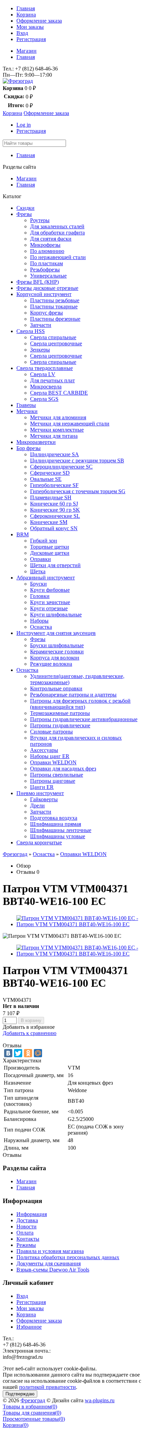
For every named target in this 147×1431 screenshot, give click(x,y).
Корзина (26, 14)
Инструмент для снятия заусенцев (56, 633)
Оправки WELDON (53, 762)
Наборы (39, 621)
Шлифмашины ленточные (60, 830)
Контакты (27, 1239)
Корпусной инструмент (43, 294)
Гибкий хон (43, 541)
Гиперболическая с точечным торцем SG (77, 491)
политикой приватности (47, 1387)
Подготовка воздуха (53, 818)
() (30, 1406)
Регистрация (31, 39)
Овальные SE (46, 479)
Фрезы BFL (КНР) (37, 282)
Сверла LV (42, 374)
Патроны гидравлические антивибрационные (83, 719)
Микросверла (46, 386)
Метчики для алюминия (58, 417)
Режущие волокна (51, 664)
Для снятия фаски (50, 239)
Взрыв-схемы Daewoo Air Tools (52, 1270)
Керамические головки (57, 651)
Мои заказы (30, 27)
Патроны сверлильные (56, 775)
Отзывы (25, 872)
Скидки (25, 208)
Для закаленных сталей (57, 226)
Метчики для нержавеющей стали (69, 423)
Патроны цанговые (52, 781)
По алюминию (47, 251)
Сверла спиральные (53, 337)
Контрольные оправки (56, 688)
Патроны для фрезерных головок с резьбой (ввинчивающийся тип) (80, 704)
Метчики (27, 411)
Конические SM (48, 522)
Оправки (40, 559)
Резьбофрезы (45, 269)
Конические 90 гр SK (55, 510)
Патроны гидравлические (60, 725)
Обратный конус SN (54, 528)
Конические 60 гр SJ (54, 504)
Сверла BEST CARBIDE (59, 393)
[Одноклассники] (28, 1053)
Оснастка (41, 627)
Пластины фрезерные (55, 319)
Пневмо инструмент (40, 793)
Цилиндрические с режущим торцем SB (77, 460)
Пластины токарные (54, 306)
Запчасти (40, 325)
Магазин (26, 51)
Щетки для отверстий (55, 565)
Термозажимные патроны (60, 713)
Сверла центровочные (56, 343)
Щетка (37, 571)
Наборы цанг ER (49, 756)
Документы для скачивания (48, 1263)
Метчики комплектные (57, 430)
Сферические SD (50, 473)
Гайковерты (44, 799)
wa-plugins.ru (100, 1400)
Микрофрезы (45, 245)
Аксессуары (44, 750)
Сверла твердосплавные (44, 368)
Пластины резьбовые (54, 300)
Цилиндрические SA (54, 454)
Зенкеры (40, 350)
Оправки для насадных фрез (63, 768)
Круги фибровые (50, 590)
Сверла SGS (44, 399)
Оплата (25, 1233)
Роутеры (40, 220)
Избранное (29, 1327)
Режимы (26, 1245)
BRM (22, 534)
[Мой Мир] (38, 1053)
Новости (26, 1226)
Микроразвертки (36, 442)
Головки (40, 596)
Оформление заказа (39, 21)
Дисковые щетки (49, 553)
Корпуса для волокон (54, 658)
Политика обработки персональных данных (67, 1257)
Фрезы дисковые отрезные (47, 288)
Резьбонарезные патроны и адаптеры (73, 695)
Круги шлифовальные (56, 614)
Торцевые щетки (49, 547)
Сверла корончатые (39, 842)
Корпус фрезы (46, 313)
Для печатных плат (52, 380)
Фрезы (24, 214)
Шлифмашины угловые (57, 836)
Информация (31, 1214)
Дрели (37, 805)
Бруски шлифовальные (57, 645)
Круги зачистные (50, 602)
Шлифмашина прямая (55, 824)
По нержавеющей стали (58, 257)
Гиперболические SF (54, 485)
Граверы (26, 405)
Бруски (38, 584)
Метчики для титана (54, 436)
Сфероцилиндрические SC (61, 467)
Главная (25, 8)
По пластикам (46, 263)
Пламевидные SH (50, 497)
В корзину (31, 1020)
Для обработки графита (57, 232)
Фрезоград (15, 854)
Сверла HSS (30, 331)
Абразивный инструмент (45, 577)
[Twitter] (18, 1053)
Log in (23, 125)
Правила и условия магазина (50, 1251)
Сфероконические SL (55, 516)
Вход (22, 33)
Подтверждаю (20, 1393)
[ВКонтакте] (8, 1053)
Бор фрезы (28, 448)
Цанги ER (42, 787)
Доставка (27, 1220)
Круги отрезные (49, 608)
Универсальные (48, 276)
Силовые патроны (51, 731)
